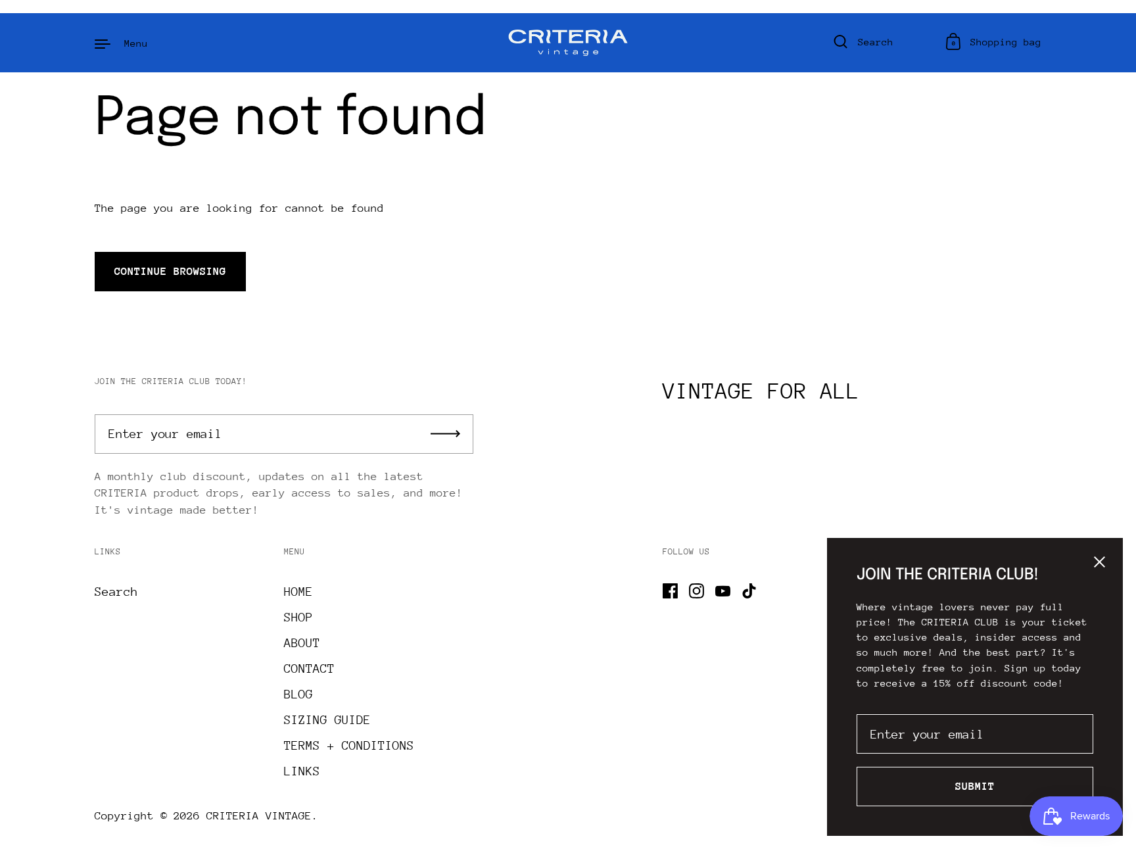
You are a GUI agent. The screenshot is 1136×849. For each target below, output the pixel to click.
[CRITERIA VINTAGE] (568, 43)
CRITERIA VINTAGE (259, 816)
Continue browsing (170, 271)
